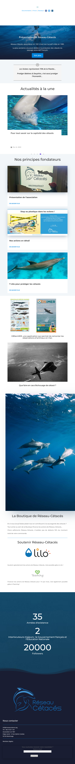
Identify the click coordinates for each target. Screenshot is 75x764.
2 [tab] (34, 154)
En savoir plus (14, 203)
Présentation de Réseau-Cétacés (37, 37)
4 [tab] (40, 154)
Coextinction (17, 138)
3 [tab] (37, 154)
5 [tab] (43, 154)
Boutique (41, 10)
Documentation (26, 10)
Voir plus (37, 55)
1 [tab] (31, 154)
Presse (35, 10)
